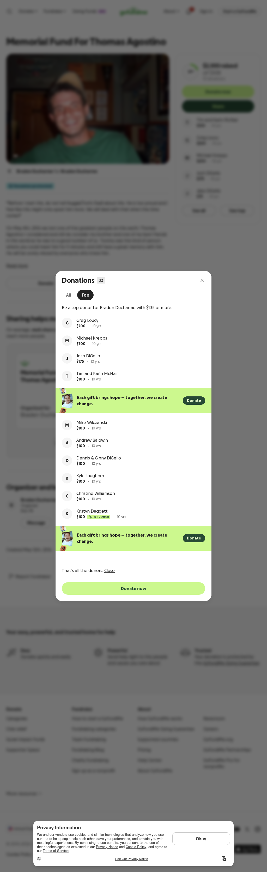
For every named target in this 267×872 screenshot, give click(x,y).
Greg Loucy (87, 320)
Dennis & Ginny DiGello (98, 458)
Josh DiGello (88, 355)
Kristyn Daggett (92, 511)
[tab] (68, 295)
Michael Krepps (91, 338)
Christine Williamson (95, 493)
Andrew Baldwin (92, 440)
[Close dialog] (202, 280)
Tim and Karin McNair (97, 373)
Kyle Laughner (90, 475)
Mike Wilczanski (91, 422)
